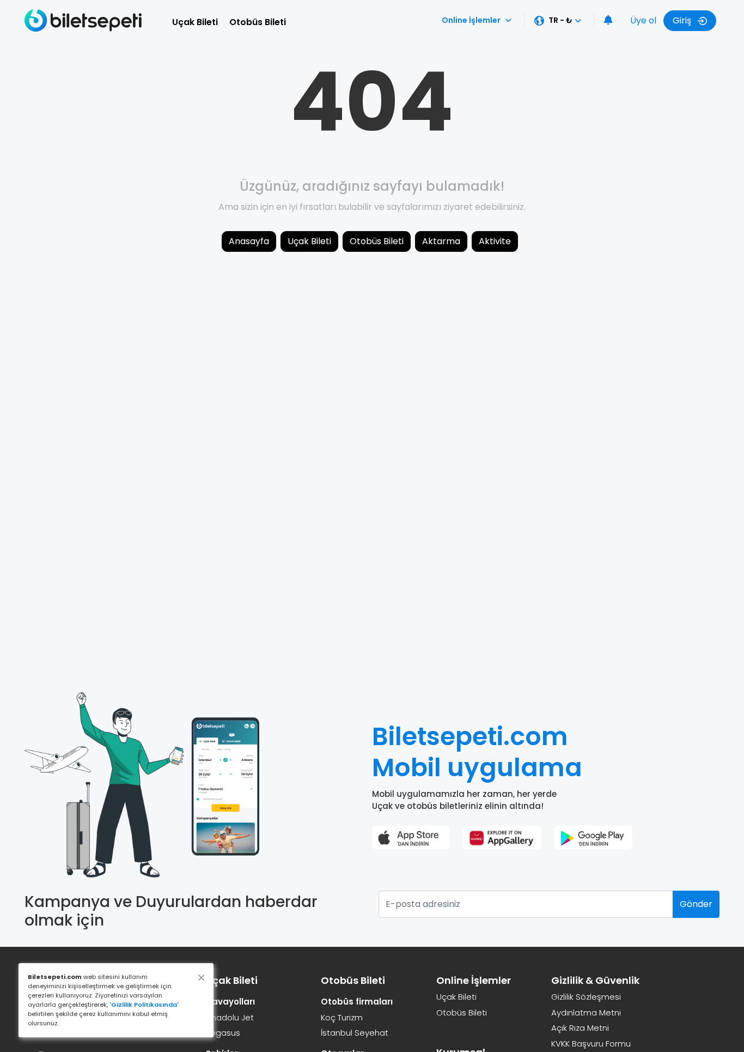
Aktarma (441, 241)
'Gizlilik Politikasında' (144, 1004)
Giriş (683, 20)
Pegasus (223, 1032)
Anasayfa (249, 241)
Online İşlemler (471, 20)
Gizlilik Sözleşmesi (586, 996)
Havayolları (230, 1001)
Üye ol (643, 20)
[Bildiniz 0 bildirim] (608, 21)
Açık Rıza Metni (580, 1027)
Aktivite (495, 241)
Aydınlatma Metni (586, 1012)
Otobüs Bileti (257, 22)
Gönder (696, 904)
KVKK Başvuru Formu (591, 1043)
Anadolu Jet (230, 1017)
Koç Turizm (342, 1017)
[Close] (201, 977)
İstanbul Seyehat (354, 1032)
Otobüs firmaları (357, 1001)
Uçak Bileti (195, 22)
